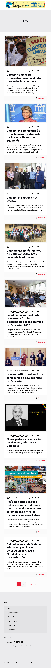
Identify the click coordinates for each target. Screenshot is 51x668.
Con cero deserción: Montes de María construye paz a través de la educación (24, 254)
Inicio (10, 608)
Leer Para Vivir (12, 621)
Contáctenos (12, 630)
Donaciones (12, 625)
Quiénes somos (13, 613)
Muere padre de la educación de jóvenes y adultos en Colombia (24, 442)
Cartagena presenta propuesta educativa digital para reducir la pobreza (24, 78)
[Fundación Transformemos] (25, 4)
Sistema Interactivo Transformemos (19, 617)
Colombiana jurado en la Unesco (22, 199)
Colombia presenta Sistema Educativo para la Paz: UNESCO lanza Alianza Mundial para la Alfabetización (24, 550)
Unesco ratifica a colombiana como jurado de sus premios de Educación (25, 378)
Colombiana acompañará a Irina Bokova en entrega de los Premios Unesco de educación (23, 135)
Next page (33, 584)
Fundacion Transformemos (18, 71)
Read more (41, 98)
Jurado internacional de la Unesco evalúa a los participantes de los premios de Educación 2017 (25, 320)
